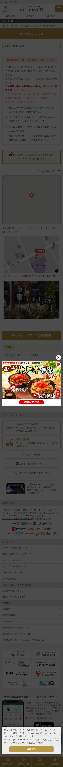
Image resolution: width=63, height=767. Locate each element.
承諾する (31, 749)
